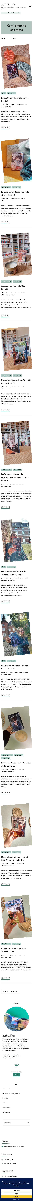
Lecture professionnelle (9, 1089)
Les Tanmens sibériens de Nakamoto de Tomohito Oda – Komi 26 (14, 477)
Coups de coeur (7, 755)
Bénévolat (6, 1098)
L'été (3, 93)
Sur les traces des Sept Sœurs (11, 1093)
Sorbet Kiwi (8, 4)
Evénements (6, 1112)
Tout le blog (11, 93)
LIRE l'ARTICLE (5, 127)
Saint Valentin (6, 281)
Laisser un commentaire (8, 201)
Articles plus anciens (11, 991)
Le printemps (6, 187)
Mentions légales (8, 1159)
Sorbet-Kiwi (5, 104)
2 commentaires (6, 107)
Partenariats (6, 1103)
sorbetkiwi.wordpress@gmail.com (14, 1146)
